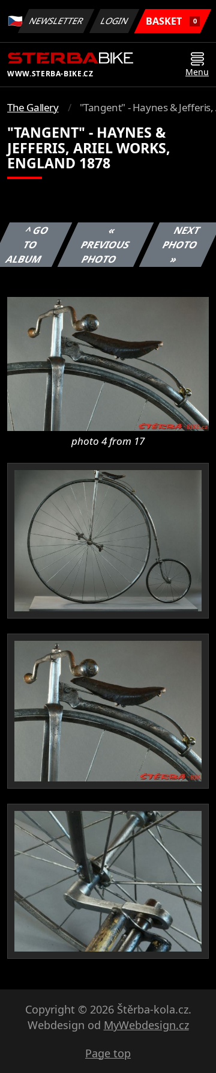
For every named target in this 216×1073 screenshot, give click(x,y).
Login (114, 20)
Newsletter (56, 20)
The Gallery (33, 107)
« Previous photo (105, 245)
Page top (108, 1053)
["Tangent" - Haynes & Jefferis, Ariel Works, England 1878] (108, 363)
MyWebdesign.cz (146, 1025)
